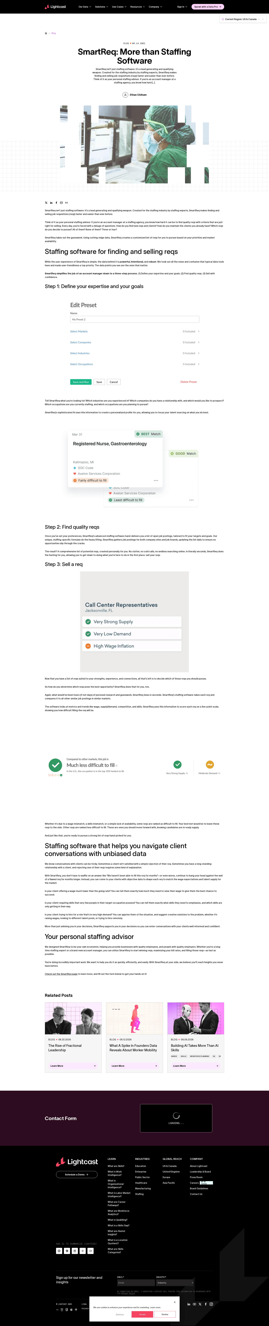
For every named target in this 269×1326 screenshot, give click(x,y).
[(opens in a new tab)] (57, 1309)
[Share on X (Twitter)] (46, 202)
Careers (194, 1183)
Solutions (100, 6)
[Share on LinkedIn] (51, 202)
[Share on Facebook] (56, 202)
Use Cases (117, 6)
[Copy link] (66, 202)
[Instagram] (211, 1304)
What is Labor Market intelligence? (119, 1195)
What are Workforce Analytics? (118, 1212)
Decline (165, 1314)
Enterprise (140, 1171)
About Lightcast (198, 1166)
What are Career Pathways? (117, 1203)
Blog (54, 33)
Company (154, 6)
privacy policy (128, 1293)
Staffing (139, 1194)
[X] (200, 1304)
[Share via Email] (61, 202)
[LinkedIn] (189, 1304)
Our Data (83, 6)
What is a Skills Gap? (118, 1225)
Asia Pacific (169, 1183)
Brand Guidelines (199, 1188)
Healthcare (141, 1183)
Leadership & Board (200, 1171)
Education (140, 1166)
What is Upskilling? (117, 1220)
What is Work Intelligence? (115, 1173)
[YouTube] (194, 1304)
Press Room (196, 1177)
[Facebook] (205, 1304)
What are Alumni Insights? (116, 1233)
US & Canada (170, 1166)
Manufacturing (143, 1188)
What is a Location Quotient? (117, 1242)
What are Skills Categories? (115, 1251)
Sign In (180, 6)
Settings (120, 1314)
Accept (142, 1314)
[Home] (46, 33)
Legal (84, 1304)
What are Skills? (116, 1166)
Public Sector (142, 1177)
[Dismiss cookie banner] (175, 1302)
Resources (136, 6)
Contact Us (196, 1194)
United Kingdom (171, 1171)
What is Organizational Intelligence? (116, 1184)
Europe (166, 1177)
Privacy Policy (89, 1308)
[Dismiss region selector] (263, 19)
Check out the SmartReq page (61, 974)
